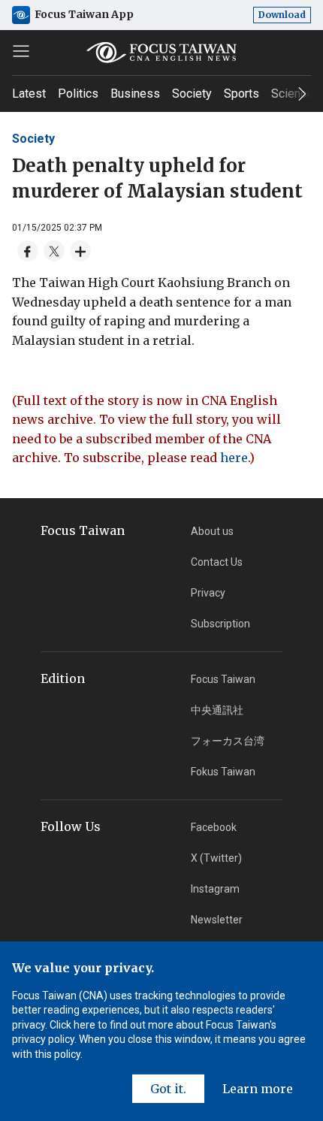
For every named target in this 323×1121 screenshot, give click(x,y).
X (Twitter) (216, 858)
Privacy (208, 593)
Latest (29, 93)
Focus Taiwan (223, 679)
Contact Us (217, 562)
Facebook (214, 827)
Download (282, 14)
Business (135, 93)
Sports (241, 93)
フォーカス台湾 (227, 741)
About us (212, 531)
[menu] (21, 51)
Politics (78, 93)
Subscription (220, 624)
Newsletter (217, 920)
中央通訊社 (217, 710)
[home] (162, 52)
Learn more (257, 1088)
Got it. (168, 1088)
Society (192, 93)
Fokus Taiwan (223, 772)
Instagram (215, 889)
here (234, 457)
